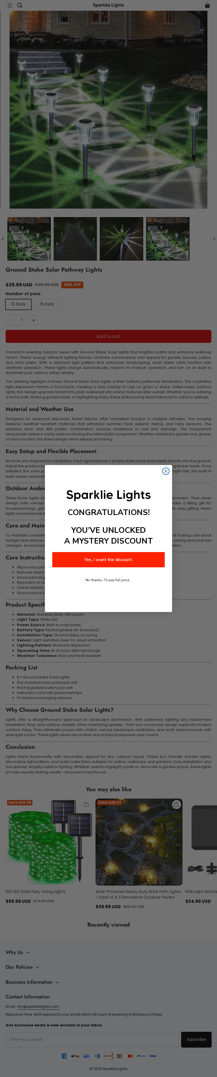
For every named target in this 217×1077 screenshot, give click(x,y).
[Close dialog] (165, 471)
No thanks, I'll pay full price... (109, 580)
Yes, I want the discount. (108, 560)
